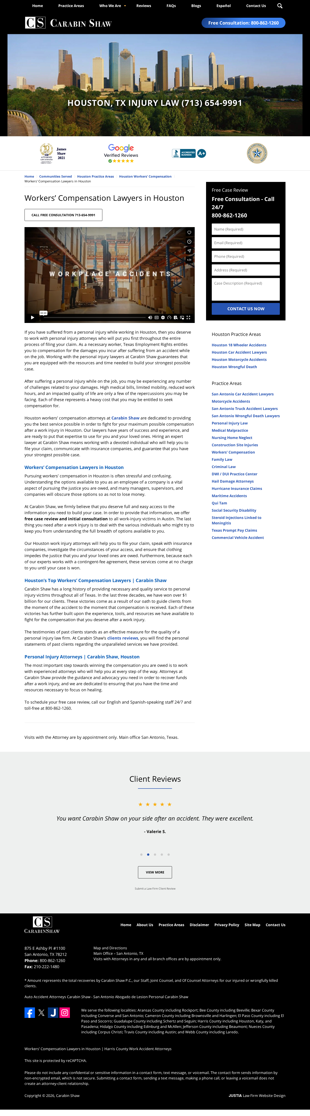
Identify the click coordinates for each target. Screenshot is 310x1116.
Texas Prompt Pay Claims (234, 530)
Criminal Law (224, 466)
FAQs (171, 5)
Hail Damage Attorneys (233, 481)
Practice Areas (71, 5)
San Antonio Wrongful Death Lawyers (246, 415)
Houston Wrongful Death (234, 366)
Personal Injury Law (230, 423)
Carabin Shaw (125, 418)
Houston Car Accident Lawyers (239, 352)
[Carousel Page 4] (161, 854)
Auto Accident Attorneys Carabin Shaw (57, 996)
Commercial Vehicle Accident (238, 537)
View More (155, 872)
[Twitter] (41, 1012)
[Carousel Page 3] (155, 854)
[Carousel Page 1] (141, 854)
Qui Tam (219, 503)
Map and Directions (110, 947)
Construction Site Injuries (235, 444)
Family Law (222, 459)
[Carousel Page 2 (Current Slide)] (148, 854)
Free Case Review (230, 190)
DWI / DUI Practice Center (234, 473)
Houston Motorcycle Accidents (239, 359)
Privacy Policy (226, 924)
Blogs (196, 5)
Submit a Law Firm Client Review (155, 888)
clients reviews (122, 638)
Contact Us (256, 5)
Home (37, 5)
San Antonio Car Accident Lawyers (243, 394)
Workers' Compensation (233, 452)
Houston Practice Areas (236, 334)
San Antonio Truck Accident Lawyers (245, 408)
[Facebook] (30, 1012)
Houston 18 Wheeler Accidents (239, 344)
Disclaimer (199, 924)
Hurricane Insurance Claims (237, 488)
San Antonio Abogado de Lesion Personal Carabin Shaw (140, 996)
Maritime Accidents (229, 495)
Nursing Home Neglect (232, 437)
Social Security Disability (234, 510)
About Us (145, 924)
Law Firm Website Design (257, 1095)
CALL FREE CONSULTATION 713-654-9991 (63, 215)
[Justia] (53, 1012)
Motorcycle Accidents (231, 401)
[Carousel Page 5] (168, 854)
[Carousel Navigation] (155, 854)
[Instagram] (64, 1012)
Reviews (143, 5)
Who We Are (110, 5)
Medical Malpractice (230, 430)
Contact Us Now (245, 308)
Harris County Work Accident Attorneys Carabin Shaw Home (68, 22)
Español (224, 5)
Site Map (252, 924)
